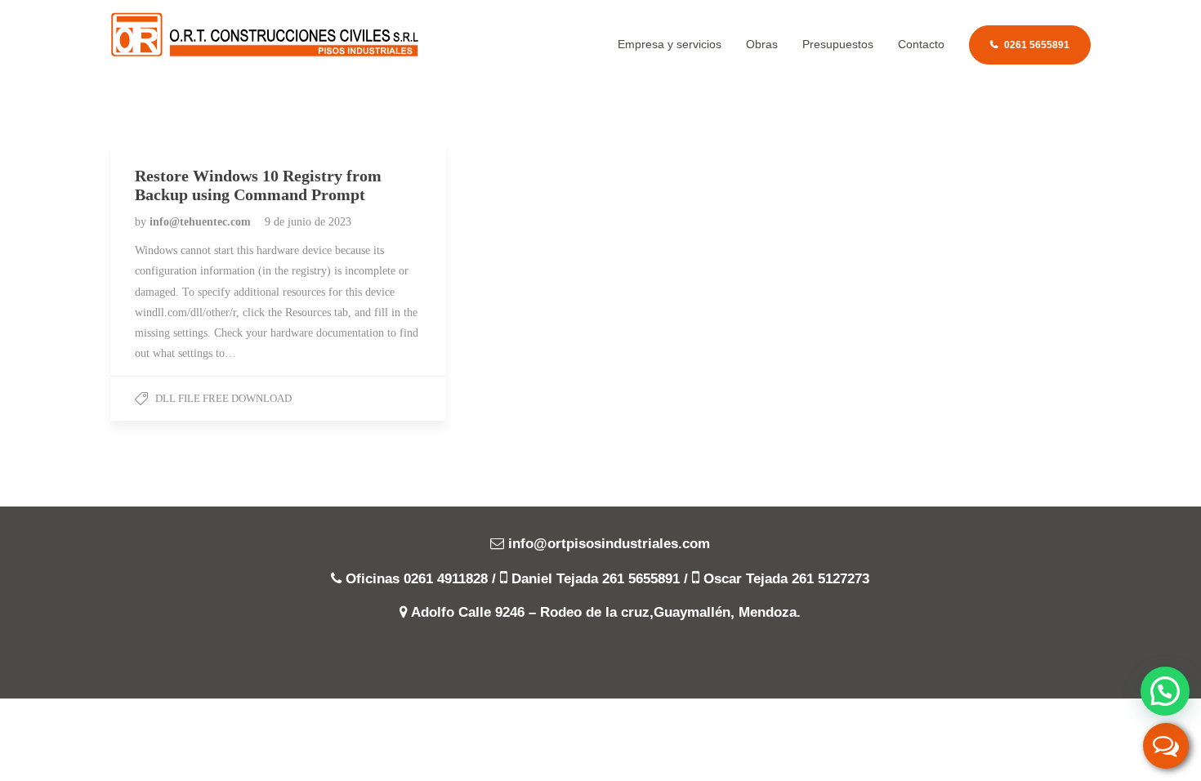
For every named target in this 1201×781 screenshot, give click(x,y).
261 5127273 (830, 579)
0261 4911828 (446, 579)
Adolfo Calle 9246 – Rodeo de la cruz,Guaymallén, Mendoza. (606, 612)
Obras (762, 44)
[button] (1165, 691)
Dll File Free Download (223, 398)
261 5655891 (641, 579)
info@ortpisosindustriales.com (609, 543)
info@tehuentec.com (202, 222)
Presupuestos (837, 44)
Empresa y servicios (669, 44)
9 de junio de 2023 (308, 222)
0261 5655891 (1036, 45)
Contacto (921, 44)
